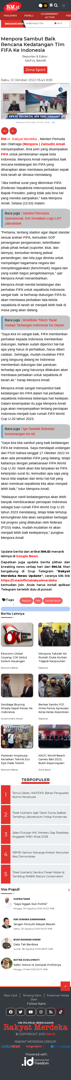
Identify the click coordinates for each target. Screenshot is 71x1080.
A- (13, 130)
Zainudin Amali (53, 144)
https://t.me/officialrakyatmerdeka (29, 580)
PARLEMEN (10, 15)
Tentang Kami (32, 995)
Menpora (31, 144)
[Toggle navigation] (63, 6)
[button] (51, 5)
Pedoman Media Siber (50, 997)
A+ (4, 130)
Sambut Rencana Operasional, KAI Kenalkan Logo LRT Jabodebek (33, 218)
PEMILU (28, 15)
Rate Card (10, 995)
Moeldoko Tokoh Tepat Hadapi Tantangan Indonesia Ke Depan (34, 322)
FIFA (4, 154)
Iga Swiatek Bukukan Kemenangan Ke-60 (30, 431)
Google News (27, 556)
